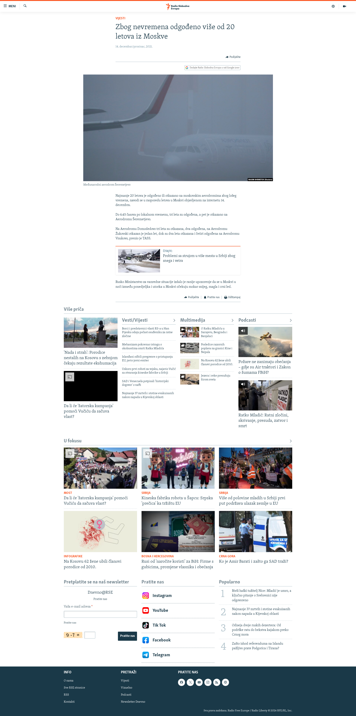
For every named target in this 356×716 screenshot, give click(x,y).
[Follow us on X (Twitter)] (190, 682)
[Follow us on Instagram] (207, 682)
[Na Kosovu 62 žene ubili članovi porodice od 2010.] (189, 364)
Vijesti (120, 18)
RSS (66, 694)
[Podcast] (333, 6)
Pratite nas (127, 636)
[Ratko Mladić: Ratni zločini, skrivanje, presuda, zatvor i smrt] (265, 395)
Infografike (73, 556)
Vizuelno (126, 687)
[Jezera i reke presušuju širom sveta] (189, 379)
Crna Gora (227, 556)
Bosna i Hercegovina (157, 556)
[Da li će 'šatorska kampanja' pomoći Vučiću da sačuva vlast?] (91, 386)
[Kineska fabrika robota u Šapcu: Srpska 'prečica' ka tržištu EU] (178, 468)
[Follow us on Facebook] (181, 682)
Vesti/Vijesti (135, 320)
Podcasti (247, 320)
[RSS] (216, 682)
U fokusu (73, 441)
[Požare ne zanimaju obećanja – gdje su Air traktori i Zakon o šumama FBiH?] (265, 342)
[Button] (233, 57)
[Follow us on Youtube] (199, 682)
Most (68, 493)
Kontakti (69, 701)
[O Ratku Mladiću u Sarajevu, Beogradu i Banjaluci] (189, 332)
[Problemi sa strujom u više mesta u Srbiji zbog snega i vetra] (139, 261)
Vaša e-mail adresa (78, 606)
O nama (68, 680)
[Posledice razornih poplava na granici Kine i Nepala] (189, 348)
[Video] (344, 6)
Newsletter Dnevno (133, 701)
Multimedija (192, 320)
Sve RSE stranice (74, 687)
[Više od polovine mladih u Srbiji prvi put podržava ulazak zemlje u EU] (255, 468)
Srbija (146, 493)
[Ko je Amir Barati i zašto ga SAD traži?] (255, 531)
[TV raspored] (225, 682)
